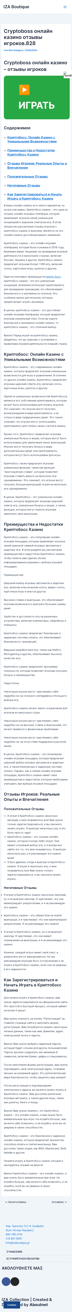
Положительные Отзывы (27, 176)
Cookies (11, 1304)
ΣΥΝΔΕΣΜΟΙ (14, 1251)
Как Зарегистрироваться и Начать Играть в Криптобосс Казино (34, 196)
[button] (36, 1251)
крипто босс (53, 276)
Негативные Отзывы (23, 185)
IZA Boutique (16, 6)
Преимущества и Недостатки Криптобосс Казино (31, 152)
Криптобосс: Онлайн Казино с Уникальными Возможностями (32, 139)
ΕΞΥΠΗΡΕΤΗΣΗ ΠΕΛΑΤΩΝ (22, 1258)
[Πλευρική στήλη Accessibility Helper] (68, 74)
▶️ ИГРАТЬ (37, 97)
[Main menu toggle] (65, 6)
